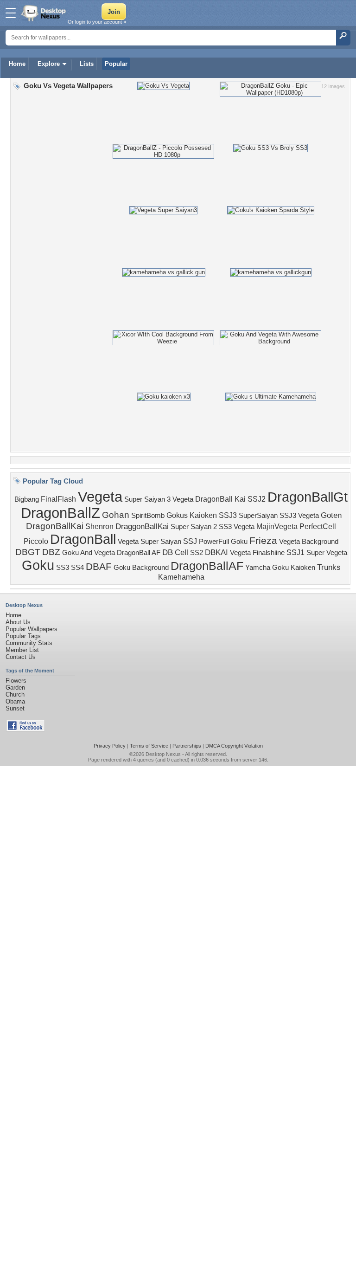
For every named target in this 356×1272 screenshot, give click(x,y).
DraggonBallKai (142, 526)
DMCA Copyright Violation (234, 746)
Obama (15, 701)
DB (167, 552)
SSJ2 (257, 499)
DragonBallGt (307, 496)
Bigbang (26, 499)
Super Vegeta (326, 552)
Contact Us (21, 656)
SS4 (77, 567)
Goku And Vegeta (88, 552)
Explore (49, 63)
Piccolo (36, 541)
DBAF (99, 566)
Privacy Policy (110, 746)
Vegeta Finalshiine (257, 552)
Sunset (15, 708)
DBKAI (216, 552)
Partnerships (186, 746)
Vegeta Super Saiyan (149, 541)
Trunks (329, 567)
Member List (22, 649)
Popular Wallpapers (31, 629)
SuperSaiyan (258, 515)
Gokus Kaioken (191, 515)
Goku (38, 565)
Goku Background (141, 567)
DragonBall (83, 539)
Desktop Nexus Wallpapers (44, 13)
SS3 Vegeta (236, 526)
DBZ (51, 552)
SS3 (62, 567)
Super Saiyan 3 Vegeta (158, 499)
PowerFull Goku (223, 541)
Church (15, 694)
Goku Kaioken (293, 567)
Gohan (115, 515)
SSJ (190, 541)
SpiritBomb (148, 515)
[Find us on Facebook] (25, 729)
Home (17, 63)
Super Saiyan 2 (194, 526)
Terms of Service (149, 746)
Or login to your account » (97, 22)
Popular (116, 63)
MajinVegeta (277, 526)
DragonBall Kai (220, 499)
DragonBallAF (207, 565)
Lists (87, 63)
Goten (331, 515)
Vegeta (100, 496)
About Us (18, 622)
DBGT (27, 552)
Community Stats (29, 642)
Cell (181, 552)
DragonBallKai (54, 526)
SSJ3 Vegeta (299, 515)
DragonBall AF (138, 552)
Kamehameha (181, 577)
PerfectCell (317, 526)
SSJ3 (228, 515)
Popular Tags (23, 636)
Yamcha (257, 567)
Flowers (16, 680)
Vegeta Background (308, 541)
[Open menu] (10, 13)
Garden (15, 687)
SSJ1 (295, 552)
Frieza (263, 540)
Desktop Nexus (163, 754)
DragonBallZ (60, 513)
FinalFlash (58, 499)
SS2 (196, 552)
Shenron (99, 526)
